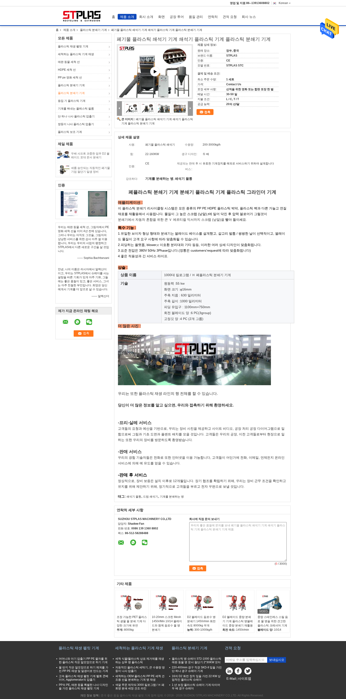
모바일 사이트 (236, 684)
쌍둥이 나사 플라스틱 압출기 (76, 124)
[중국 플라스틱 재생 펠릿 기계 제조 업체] (82, 16)
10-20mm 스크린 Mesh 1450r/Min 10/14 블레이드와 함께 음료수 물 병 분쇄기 (167, 623)
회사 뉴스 (249, 17)
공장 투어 (177, 17)
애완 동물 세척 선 (69, 62)
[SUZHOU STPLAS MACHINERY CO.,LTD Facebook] (239, 672)
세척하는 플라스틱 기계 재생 (76, 54)
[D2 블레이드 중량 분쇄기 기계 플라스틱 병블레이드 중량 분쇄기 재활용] (237, 603)
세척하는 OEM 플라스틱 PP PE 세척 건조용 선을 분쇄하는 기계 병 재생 (140, 677)
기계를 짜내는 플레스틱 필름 (76, 108)
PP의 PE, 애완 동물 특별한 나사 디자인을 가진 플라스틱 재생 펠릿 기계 (83, 686)
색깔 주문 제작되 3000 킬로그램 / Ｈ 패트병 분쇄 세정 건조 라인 (139, 686)
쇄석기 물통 (133, 496)
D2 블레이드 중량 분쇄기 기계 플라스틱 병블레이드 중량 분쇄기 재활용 (237, 621)
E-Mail (231, 678)
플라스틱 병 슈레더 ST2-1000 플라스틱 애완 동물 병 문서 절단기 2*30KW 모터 (196, 660)
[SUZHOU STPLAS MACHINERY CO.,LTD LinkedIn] (229, 672)
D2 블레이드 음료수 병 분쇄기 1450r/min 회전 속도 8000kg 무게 (201, 621)
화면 (161, 17)
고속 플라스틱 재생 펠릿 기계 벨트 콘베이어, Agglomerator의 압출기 (83, 677)
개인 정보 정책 (89, 695)
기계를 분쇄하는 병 (172, 496)
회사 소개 (146, 17)
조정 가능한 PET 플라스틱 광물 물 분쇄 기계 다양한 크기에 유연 (132, 621)
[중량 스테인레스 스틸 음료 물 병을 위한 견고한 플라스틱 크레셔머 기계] (272, 603)
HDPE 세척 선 (67, 69)
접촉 (207, 112)
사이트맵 (244, 678)
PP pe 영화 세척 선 (70, 77)
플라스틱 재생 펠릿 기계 (73, 46)
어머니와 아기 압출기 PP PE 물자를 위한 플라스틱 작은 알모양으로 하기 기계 (83, 660)
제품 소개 (127, 17)
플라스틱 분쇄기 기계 (93, 30)
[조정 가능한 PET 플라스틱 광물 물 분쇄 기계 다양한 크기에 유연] (132, 603)
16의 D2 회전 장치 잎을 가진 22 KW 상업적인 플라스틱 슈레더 (196, 677)
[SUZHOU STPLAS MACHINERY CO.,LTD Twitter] (248, 672)
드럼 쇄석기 (150, 496)
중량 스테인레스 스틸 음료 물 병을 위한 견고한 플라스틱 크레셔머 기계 (272, 621)
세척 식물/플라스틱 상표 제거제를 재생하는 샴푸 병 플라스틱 (139, 660)
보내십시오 (276, 660)
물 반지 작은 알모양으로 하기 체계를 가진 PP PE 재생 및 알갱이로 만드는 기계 (83, 669)
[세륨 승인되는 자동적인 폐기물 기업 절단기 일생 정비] (63, 169)
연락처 (213, 17)
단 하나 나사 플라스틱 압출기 (76, 116)
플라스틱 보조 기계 (70, 132)
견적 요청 (230, 17)
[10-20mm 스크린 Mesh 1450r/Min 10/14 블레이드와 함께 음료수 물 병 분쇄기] (167, 603)
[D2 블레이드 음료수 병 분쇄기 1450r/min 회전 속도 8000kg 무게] (202, 603)
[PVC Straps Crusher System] (155, 71)
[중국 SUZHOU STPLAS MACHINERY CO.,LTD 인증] (70, 203)
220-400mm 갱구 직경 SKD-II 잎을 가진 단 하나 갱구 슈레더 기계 (197, 669)
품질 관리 (196, 17)
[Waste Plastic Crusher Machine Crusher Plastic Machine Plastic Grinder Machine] (148, 108)
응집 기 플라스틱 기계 (71, 100)
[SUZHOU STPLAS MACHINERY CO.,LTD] (119, 108)
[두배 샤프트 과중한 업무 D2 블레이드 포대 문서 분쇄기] (63, 155)
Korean (283, 3)
